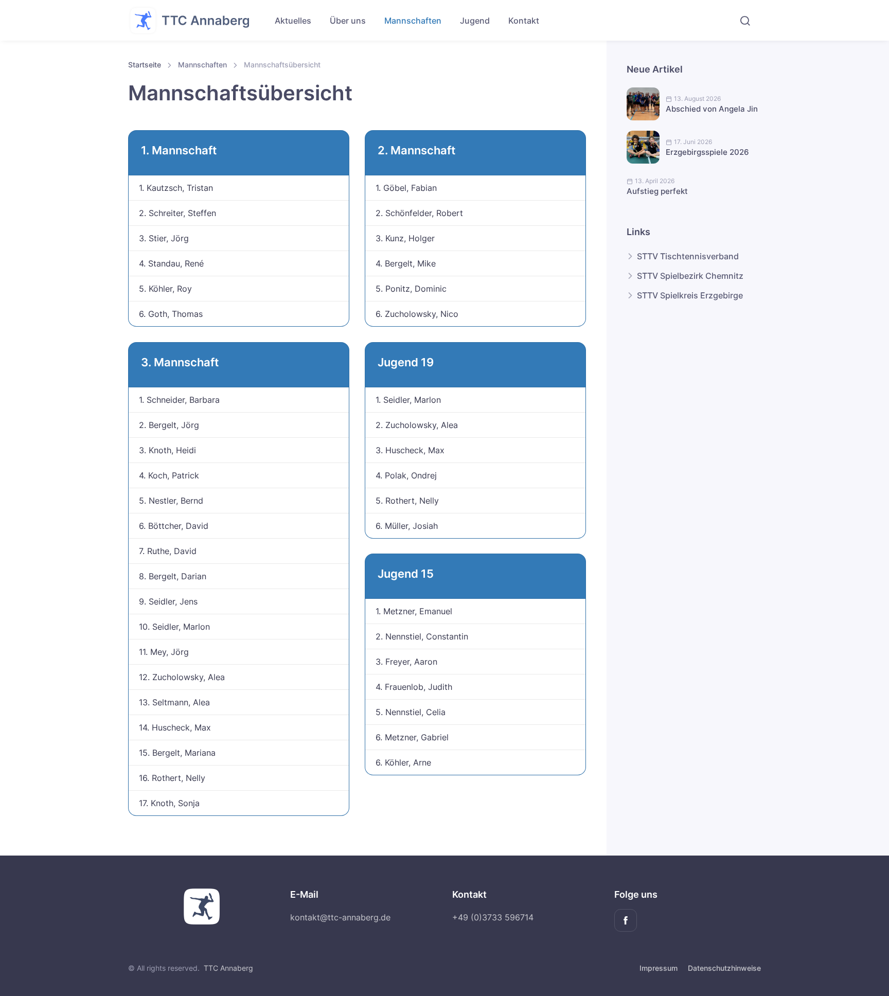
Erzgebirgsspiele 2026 (707, 152)
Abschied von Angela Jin (712, 109)
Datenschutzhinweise (724, 968)
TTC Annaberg (228, 968)
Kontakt (523, 20)
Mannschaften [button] (412, 20)
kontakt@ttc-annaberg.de (340, 917)
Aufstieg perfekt (657, 191)
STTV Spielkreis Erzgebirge (690, 295)
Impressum (658, 968)
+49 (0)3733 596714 (493, 917)
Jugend (475, 20)
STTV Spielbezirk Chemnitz (690, 276)
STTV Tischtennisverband (688, 256)
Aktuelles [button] (293, 20)
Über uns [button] (348, 20)
